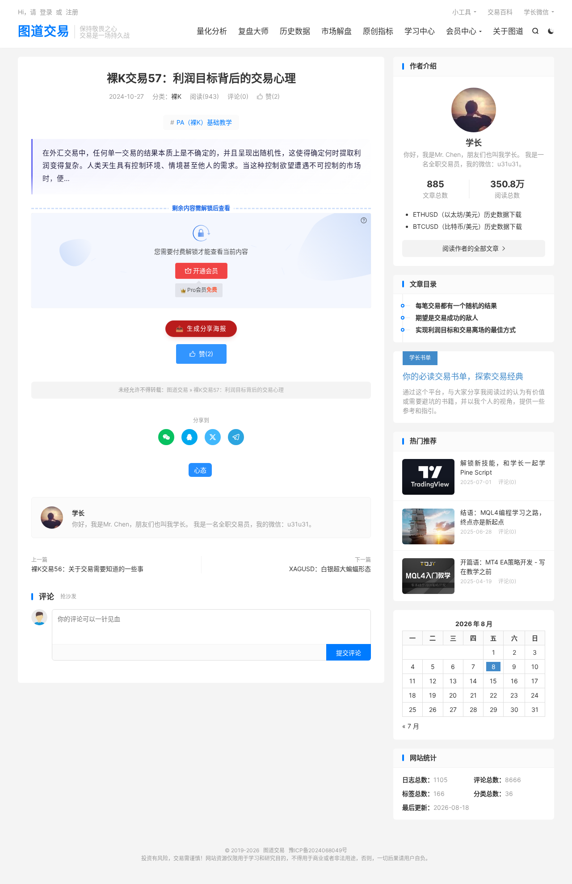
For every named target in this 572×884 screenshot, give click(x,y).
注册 (72, 12)
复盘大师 (253, 31)
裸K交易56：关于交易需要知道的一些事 (87, 568)
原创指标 (378, 31)
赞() (268, 96)
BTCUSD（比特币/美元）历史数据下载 (467, 226)
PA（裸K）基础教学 (201, 122)
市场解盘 (336, 31)
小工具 (461, 12)
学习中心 (419, 31)
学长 (78, 513)
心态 (200, 470)
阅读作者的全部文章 (473, 248)
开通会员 (205, 270)
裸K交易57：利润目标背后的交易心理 (201, 78)
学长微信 (536, 12)
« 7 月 (410, 726)
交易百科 (500, 12)
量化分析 (212, 31)
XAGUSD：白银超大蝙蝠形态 (330, 568)
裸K (176, 96)
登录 (46, 12)
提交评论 (348, 653)
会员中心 (461, 31)
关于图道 (508, 31)
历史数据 (295, 31)
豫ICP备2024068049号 (318, 850)
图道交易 (44, 32)
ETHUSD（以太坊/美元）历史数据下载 (467, 214)
